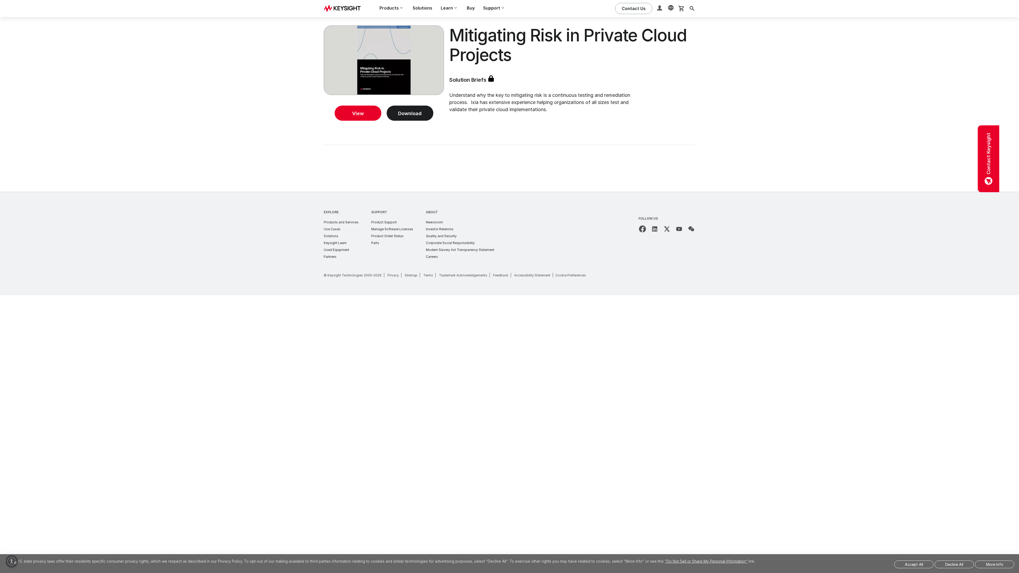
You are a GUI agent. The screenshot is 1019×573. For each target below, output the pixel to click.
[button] (660, 8)
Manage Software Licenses (392, 229)
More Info (994, 564)
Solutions (422, 8)
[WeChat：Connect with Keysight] (691, 229)
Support (379, 212)
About (432, 212)
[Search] (692, 8)
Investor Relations (440, 229)
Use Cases (332, 229)
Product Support (384, 222)
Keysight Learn (335, 243)
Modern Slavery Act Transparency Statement (460, 250)
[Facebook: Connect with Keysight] (642, 229)
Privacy (393, 275)
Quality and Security (441, 236)
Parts (375, 243)
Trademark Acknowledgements (463, 275)
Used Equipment (336, 250)
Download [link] (410, 113)
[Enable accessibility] (11, 561)
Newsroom (434, 222)
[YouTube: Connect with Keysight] (679, 229)
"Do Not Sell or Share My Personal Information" (706, 561)
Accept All (914, 564)
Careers (432, 257)
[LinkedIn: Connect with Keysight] (655, 229)
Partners (330, 257)
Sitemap (411, 275)
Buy (471, 8)
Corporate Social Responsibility (450, 243)
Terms (428, 275)
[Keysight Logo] (344, 8)
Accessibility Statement (532, 275)
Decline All (954, 564)
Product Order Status (387, 236)
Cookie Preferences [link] (570, 275)
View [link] (358, 113)
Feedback (500, 275)
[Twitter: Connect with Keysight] (667, 229)
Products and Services (341, 222)
